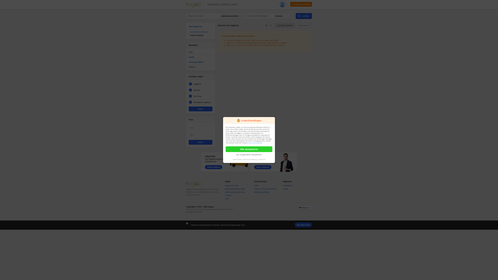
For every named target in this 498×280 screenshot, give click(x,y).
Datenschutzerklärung (255, 143)
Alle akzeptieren (249, 149)
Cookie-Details (237, 159)
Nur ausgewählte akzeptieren (249, 154)
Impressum (262, 159)
